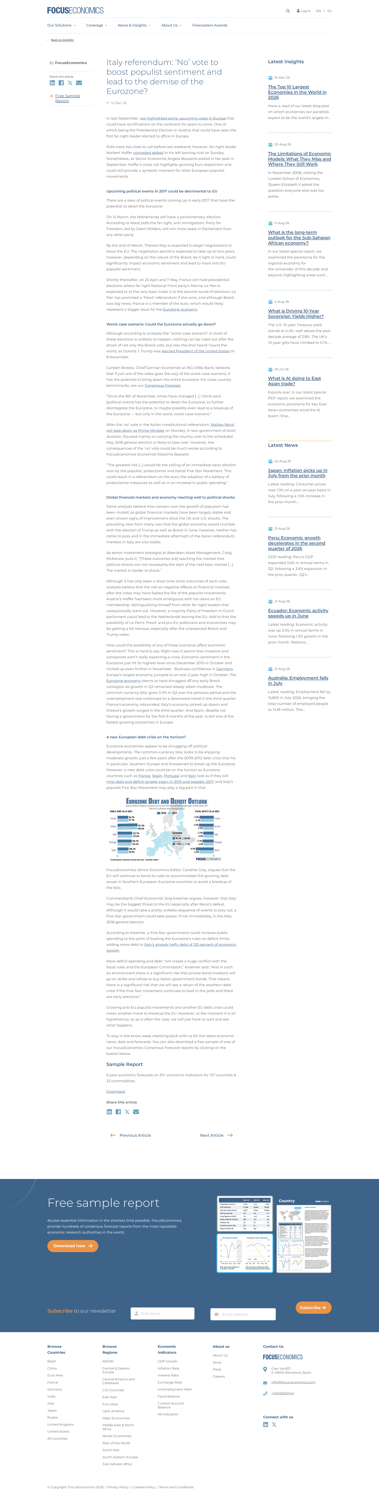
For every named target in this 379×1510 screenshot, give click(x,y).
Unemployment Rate (175, 1389)
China (52, 1368)
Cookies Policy (143, 1487)
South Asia (110, 1450)
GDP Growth (167, 1361)
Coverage (94, 25)
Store (217, 1362)
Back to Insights (62, 40)
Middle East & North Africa (118, 1427)
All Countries (57, 1438)
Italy (192, 776)
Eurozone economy (180, 309)
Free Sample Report (67, 98)
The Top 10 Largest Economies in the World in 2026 (297, 92)
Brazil (51, 1361)
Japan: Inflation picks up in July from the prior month (297, 473)
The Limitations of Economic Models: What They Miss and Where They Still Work (299, 159)
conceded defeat (148, 153)
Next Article (211, 1135)
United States (58, 1431)
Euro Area (55, 1375)
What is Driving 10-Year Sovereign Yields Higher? (296, 313)
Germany (224, 669)
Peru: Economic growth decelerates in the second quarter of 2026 (296, 543)
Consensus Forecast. (163, 385)
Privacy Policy (118, 1487)
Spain (157, 776)
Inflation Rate (168, 1368)
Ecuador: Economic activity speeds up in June (298, 613)
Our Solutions (59, 25)
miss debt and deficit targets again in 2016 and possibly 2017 (160, 782)
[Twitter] (274, 1424)
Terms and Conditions (176, 1487)
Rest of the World (116, 1443)
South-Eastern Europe (120, 1457)
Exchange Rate (170, 1382)
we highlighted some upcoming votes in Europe (183, 118)
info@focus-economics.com (293, 1382)
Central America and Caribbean (118, 1381)
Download (115, 1091)
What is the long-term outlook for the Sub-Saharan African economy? (299, 238)
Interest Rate (168, 1375)
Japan (52, 1410)
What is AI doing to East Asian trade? (294, 381)
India (51, 1396)
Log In (306, 11)
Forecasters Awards (209, 25)
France (144, 776)
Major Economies (116, 1418)
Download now (69, 1245)
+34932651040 (282, 1393)
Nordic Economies (116, 1436)
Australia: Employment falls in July (298, 680)
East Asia (109, 1397)
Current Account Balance (171, 1405)
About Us (169, 25)
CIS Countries (113, 1390)
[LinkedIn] (265, 1424)
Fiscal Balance (169, 1396)
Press (217, 1369)
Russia (52, 1417)
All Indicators (168, 1414)
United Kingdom (60, 1424)
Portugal (171, 776)
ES (329, 11)
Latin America (113, 1411)
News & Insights (132, 25)
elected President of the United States (195, 351)
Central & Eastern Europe (116, 1370)
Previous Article (135, 1135)
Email (215, 1304)
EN (318, 11)
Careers (219, 1376)
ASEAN (108, 1361)
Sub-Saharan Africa (117, 1464)
